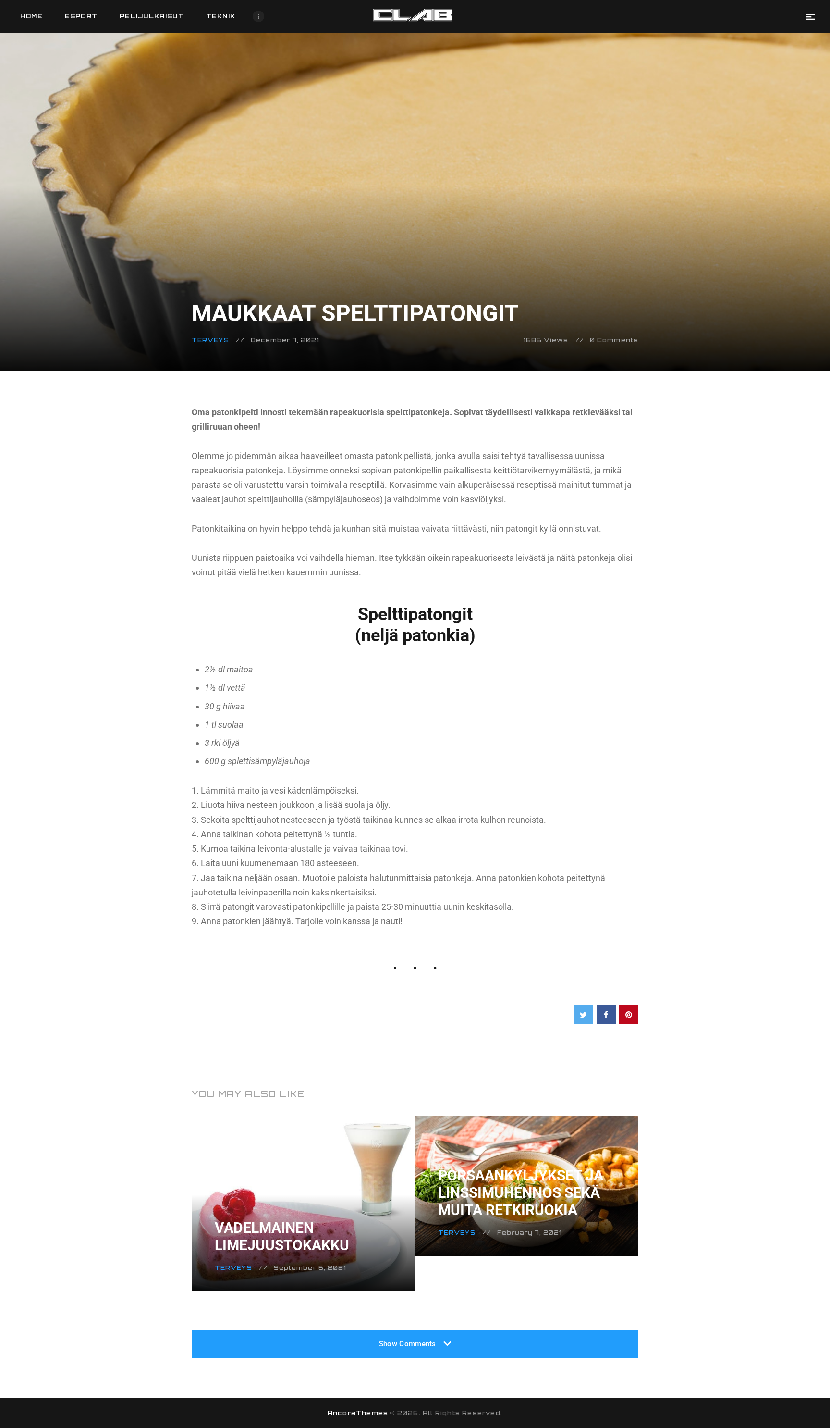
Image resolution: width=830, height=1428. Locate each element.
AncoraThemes (358, 1412)
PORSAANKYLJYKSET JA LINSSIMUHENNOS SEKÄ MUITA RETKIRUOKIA (520, 1192)
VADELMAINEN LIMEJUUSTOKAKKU (282, 1236)
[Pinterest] (628, 1014)
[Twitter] (583, 1014)
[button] (810, 16)
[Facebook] (606, 1014)
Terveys (210, 340)
